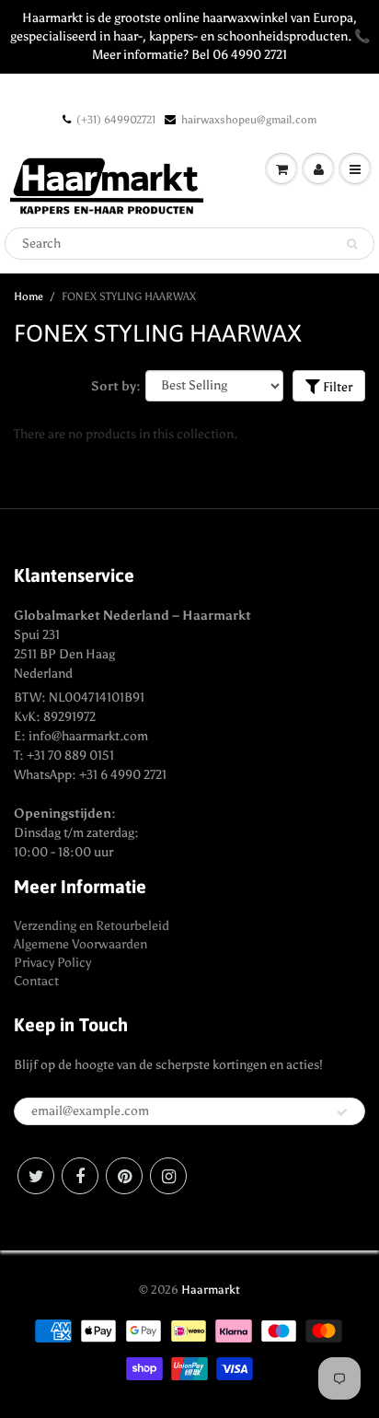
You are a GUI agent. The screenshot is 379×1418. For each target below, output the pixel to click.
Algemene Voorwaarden (80, 944)
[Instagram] (168, 1175)
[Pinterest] (124, 1175)
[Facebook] (80, 1175)
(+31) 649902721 (115, 119)
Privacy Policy (52, 963)
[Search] (352, 244)
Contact (36, 981)
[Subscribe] (342, 1112)
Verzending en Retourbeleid (91, 926)
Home (28, 296)
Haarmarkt (210, 1289)
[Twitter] (35, 1175)
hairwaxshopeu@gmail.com (248, 119)
